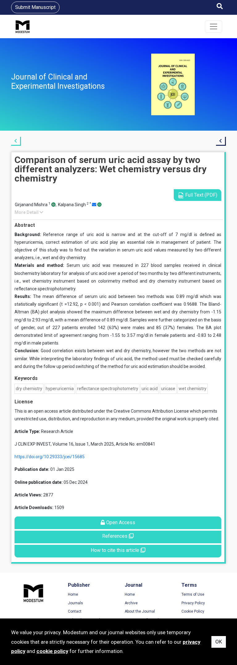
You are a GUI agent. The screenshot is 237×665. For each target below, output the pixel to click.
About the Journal (140, 611)
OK (218, 642)
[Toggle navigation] (213, 26)
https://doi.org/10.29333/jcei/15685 (50, 456)
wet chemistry (192, 388)
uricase (168, 388)
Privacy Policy (193, 603)
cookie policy (52, 651)
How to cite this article (115, 550)
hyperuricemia (60, 388)
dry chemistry (29, 388)
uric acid (150, 388)
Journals (75, 603)
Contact (74, 611)
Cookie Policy (192, 611)
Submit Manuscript (35, 7)
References (115, 536)
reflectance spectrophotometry (107, 388)
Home (73, 594)
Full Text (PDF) (200, 195)
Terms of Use (192, 594)
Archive (131, 603)
